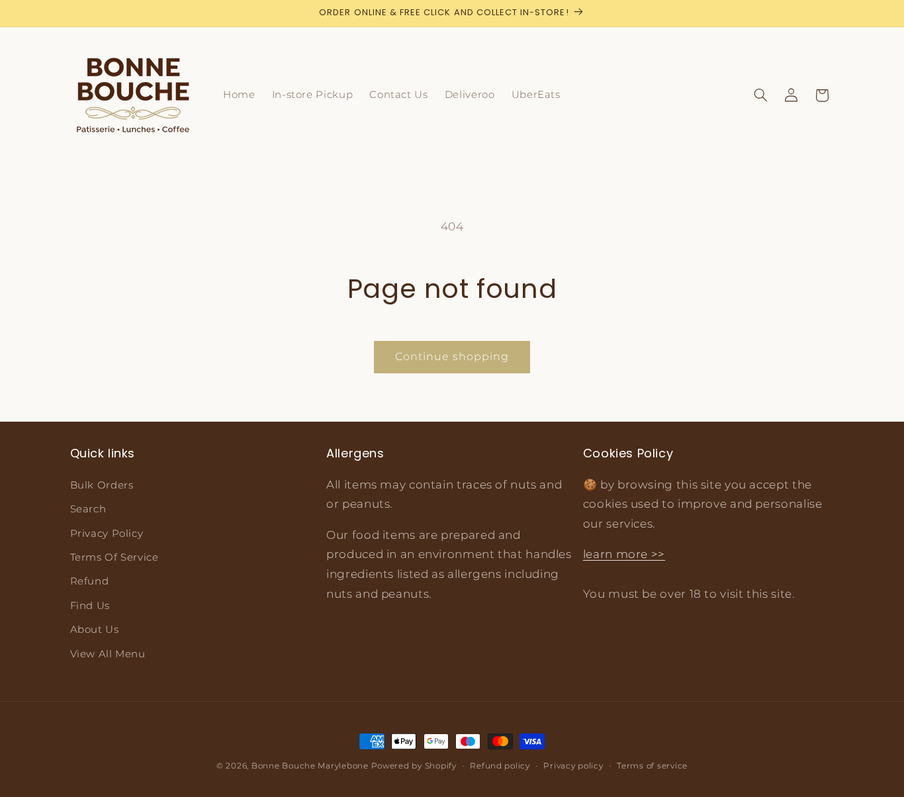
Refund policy (500, 766)
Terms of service (652, 766)
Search (88, 509)
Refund (89, 581)
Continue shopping (452, 356)
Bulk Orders (102, 485)
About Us (94, 629)
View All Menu (108, 654)
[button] (760, 95)
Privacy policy (573, 766)
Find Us (90, 606)
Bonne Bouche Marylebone (310, 766)
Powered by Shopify (414, 766)
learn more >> (624, 554)
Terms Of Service (114, 557)
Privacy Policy (107, 533)
